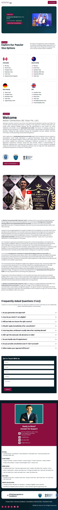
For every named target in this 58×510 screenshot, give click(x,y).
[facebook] (2, 507)
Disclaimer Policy (47, 501)
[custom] (18, 507)
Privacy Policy (9, 501)
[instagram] (8, 507)
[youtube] (15, 507)
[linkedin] (12, 507)
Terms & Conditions (19, 501)
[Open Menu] (10, 3)
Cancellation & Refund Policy (34, 501)
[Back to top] (54, 506)
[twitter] (5, 507)
